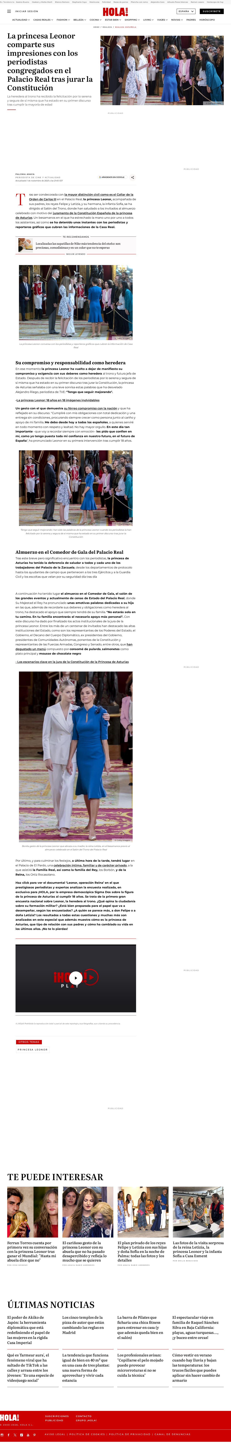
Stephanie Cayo (79, 2)
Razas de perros (121, 2)
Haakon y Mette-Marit (42, 2)
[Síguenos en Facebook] (9, 1435)
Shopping (131, 20)
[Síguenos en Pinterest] (35, 1435)
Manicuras (94, 2)
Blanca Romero (62, 2)
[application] (76, 978)
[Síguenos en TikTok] (22, 1435)
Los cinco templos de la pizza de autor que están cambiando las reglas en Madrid (83, 1324)
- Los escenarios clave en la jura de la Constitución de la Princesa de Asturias (72, 662)
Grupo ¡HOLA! (86, 1420)
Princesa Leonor (33, 1049)
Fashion (62, 20)
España (184, 11)
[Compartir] (132, 177)
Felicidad (106, 2)
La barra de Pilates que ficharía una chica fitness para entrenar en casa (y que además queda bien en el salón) (140, 1327)
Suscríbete (212, 11)
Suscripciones (57, 1416)
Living (147, 20)
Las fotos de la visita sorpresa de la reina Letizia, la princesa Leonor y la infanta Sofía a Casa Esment (198, 1249)
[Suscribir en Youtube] (28, 1435)
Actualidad (19, 20)
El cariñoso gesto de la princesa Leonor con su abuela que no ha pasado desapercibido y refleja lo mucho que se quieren (84, 1251)
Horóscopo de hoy (215, 2)
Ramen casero (197, 2)
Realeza (107, 27)
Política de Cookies (87, 1434)
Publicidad (54, 1420)
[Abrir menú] (9, 11)
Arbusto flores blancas (177, 2)
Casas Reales (42, 20)
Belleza (78, 20)
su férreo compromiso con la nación (90, 408)
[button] (75, 978)
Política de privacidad (130, 1434)
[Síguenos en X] (15, 1435)
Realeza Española (125, 27)
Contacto (84, 1416)
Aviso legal (55, 1434)
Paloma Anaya (25, 174)
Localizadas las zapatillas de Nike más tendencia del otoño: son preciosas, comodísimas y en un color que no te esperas (78, 245)
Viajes (161, 20)
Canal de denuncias (173, 1434)
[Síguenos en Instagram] (2, 1435)
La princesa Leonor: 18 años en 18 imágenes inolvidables (58, 400)
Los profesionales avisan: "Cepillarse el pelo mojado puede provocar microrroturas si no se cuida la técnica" (140, 1365)
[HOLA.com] (115, 12)
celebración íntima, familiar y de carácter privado (90, 865)
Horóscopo (207, 20)
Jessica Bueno (22, 2)
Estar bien (112, 20)
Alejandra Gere (157, 2)
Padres (191, 20)
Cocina (94, 20)
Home (96, 27)
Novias (175, 20)
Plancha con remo (139, 2)
